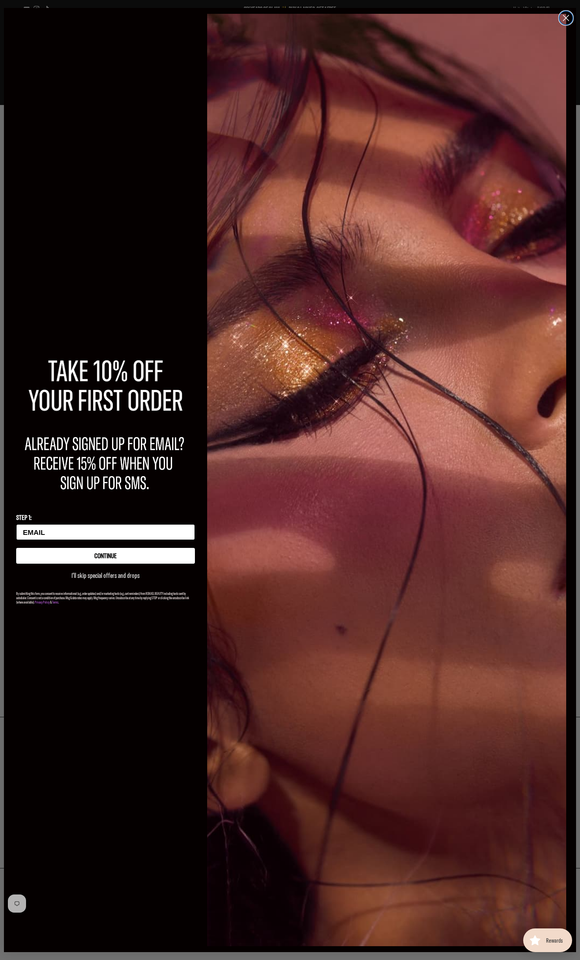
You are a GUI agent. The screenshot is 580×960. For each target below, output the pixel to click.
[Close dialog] (566, 18)
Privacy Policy (42, 602)
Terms (55, 602)
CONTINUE (105, 555)
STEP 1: (24, 517)
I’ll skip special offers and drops (105, 575)
